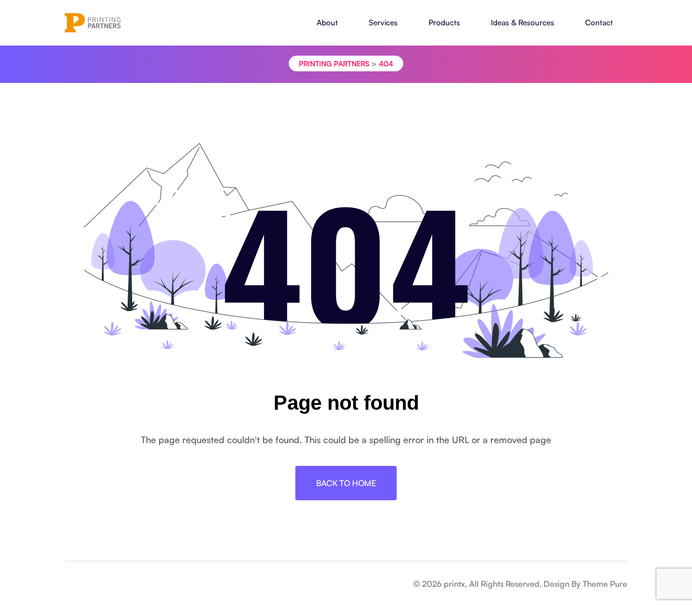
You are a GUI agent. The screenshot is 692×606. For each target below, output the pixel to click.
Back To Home (346, 483)
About (327, 22)
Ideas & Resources (522, 22)
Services (383, 22)
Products (444, 22)
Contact (599, 22)
